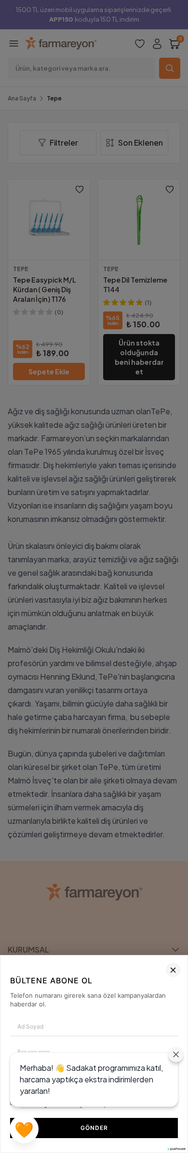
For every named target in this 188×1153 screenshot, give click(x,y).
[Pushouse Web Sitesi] (176, 1149)
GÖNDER (94, 1127)
